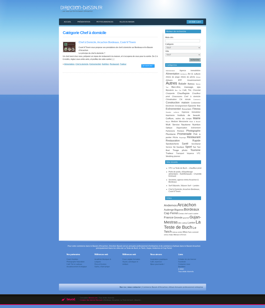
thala (171, 235)
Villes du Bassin (126, 22)
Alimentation (69, 64)
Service (169, 147)
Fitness (196, 109)
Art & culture (194, 74)
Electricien (170, 106)
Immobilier (196, 112)
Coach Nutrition (72, 259)
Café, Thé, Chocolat (191, 90)
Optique (169, 128)
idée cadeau (182, 223)
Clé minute (185, 99)
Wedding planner (173, 156)
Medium (174, 121)
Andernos (170, 205)
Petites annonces (104, 22)
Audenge (169, 209)
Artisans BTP (174, 80)
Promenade (184, 133)
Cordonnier (195, 103)
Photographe (193, 130)
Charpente (170, 93)
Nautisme (185, 124)
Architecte (183, 74)
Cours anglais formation (131, 259)
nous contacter (134, 287)
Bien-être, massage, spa (185, 87)
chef (186, 213)
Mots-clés (169, 37)
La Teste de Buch (182, 224)
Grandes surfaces (172, 112)
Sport (188, 146)
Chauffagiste (183, 93)
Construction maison (177, 102)
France (168, 217)
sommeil (195, 232)
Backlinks (181, 267)
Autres (171, 83)
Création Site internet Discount (91, 300)
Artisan (198, 77)
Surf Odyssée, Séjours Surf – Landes (184, 186)
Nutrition (105, 64)
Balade (182, 83)
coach (190, 213)
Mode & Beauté (194, 121)
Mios (185, 232)
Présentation (83, 22)
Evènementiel (95, 64)
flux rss (123, 287)
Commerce (196, 99)
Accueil (67, 22)
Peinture (180, 131)
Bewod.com (93, 298)
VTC (198, 153)
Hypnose (185, 112)
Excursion (186, 109)
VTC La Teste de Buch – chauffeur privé (185, 168)
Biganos (178, 209)
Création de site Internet (187, 259)
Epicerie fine (194, 105)
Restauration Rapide (183, 140)
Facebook (182, 262)
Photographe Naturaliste (75, 262)
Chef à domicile (81, 64)
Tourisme (195, 150)
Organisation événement (188, 128)
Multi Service (173, 124)
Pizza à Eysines (100, 264)
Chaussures (177, 96)
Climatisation (171, 99)
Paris (190, 232)
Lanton (191, 222)
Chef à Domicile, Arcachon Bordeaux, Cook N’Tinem (107, 42)
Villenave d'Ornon (179, 235)
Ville (167, 51)
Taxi (194, 147)
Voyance (190, 153)
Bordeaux (191, 209)
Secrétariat (195, 144)
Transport (180, 153)
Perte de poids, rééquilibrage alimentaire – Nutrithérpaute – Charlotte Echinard (185, 174)
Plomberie (171, 134)
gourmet (186, 218)
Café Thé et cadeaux (74, 264)
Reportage (182, 137)
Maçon (168, 121)
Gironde (178, 217)
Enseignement (181, 106)
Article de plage (173, 77)
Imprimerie (170, 115)
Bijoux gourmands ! (157, 264)
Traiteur (123, 64)
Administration (170, 70)
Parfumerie (170, 131)
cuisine (195, 213)
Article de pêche (188, 77)
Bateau (191, 84)
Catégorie (169, 44)
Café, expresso (156, 262)
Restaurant (114, 64)
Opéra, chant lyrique (102, 267)
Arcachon (186, 204)
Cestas (181, 213)
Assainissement (193, 80)
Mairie (196, 118)
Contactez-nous (184, 264)
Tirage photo (180, 150)
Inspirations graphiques (159, 259)
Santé (185, 143)
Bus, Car (178, 90)
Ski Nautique (178, 147)
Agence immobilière (190, 70)
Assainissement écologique (77, 267)
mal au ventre (177, 232)
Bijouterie (170, 90)
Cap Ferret (171, 213)
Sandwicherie (172, 143)
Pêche (175, 137)
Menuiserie (183, 121)
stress (166, 235)
